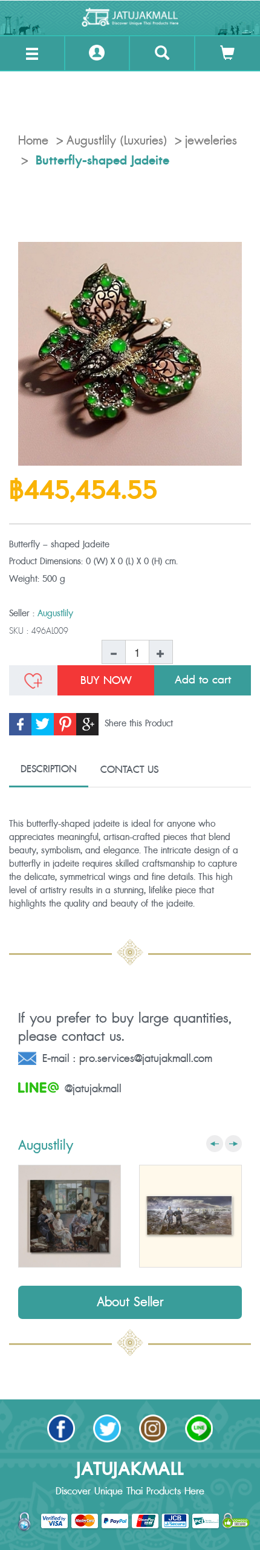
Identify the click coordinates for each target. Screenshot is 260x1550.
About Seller (130, 1302)
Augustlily (55, 613)
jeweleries (211, 141)
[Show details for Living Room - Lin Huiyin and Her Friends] (69, 1216)
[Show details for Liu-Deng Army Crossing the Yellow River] (190, 1216)
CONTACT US (129, 769)
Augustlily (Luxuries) (117, 141)
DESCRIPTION (49, 769)
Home (33, 141)
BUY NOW (106, 680)
